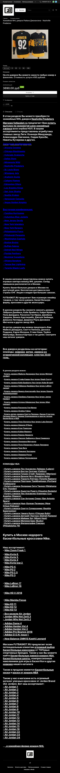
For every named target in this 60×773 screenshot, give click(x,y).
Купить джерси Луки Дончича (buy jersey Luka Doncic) (28, 422)
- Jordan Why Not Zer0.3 (17, 616)
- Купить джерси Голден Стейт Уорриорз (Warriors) (29, 474)
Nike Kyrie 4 (11, 560)
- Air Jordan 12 (11, 717)
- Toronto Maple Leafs (14, 268)
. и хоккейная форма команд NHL (24, 746)
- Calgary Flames (11, 180)
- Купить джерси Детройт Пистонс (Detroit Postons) (30, 516)
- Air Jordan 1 (10, 686)
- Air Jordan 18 (11, 729)
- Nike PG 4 (9, 566)
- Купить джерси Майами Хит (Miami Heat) (25, 518)
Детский (6, 68)
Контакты (10, 767)
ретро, (30, 351)
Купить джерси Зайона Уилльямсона (20, 458)
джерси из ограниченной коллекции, (25, 353)
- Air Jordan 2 (10, 689)
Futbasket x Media (29, 769)
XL (23, 68)
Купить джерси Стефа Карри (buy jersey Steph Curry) (28, 379)
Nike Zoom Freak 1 (15, 550)
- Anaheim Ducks (11, 177)
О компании (17, 2)
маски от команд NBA (25, 672)
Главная (5, 18)
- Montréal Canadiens (14, 257)
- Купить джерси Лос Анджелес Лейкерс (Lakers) (28, 469)
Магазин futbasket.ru (15, 122)
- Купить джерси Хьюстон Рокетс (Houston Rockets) (30, 491)
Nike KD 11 (10, 604)
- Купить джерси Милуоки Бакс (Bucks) (23, 521)
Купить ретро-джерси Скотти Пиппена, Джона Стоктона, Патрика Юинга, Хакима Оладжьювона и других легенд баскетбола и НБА (29, 416)
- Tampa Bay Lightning (14, 264)
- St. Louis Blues (11, 169)
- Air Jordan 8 (10, 706)
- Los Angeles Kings (13, 188)
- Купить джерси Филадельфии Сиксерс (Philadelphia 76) (24, 524)
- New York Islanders (13, 224)
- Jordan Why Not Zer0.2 (17, 619)
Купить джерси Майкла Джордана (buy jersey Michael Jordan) (27, 375)
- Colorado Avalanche (13, 155)
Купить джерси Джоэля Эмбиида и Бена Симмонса (27, 438)
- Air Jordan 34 (11, 737)
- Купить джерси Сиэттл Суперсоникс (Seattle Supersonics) (27, 509)
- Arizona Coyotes (12, 147)
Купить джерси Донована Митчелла (20, 441)
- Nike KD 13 (10, 609)
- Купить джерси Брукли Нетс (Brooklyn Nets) (26, 476)
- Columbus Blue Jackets (15, 217)
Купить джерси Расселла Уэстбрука (20, 408)
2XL (28, 68)
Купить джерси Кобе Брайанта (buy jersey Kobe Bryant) (28, 383)
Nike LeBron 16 (13, 586)
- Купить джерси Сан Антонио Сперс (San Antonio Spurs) (29, 499)
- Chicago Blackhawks (14, 151)
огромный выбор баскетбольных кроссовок (29, 648)
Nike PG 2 (10, 569)
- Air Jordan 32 (11, 731)
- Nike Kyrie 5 (11, 557)
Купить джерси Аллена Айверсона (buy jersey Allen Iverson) (26, 403)
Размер (5, 65)
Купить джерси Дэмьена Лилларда (19, 451)
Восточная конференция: (18, 209)
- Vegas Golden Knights (15, 202)
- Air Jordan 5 (10, 698)
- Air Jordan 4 (11, 695)
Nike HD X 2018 (13, 592)
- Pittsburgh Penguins (14, 235)
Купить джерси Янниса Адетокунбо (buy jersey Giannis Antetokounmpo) (28, 392)
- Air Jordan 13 (11, 720)
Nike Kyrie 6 (12, 554)
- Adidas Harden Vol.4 (15, 626)
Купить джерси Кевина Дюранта (18, 435)
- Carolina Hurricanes (13, 213)
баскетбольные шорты (16, 658)
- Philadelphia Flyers (13, 231)
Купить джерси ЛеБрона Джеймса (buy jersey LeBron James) (27, 387)
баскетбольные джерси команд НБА (32, 655)
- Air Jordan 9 (10, 709)
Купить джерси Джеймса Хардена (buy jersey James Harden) (27, 398)
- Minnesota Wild (11, 162)
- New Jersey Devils (13, 220)
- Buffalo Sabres (11, 246)
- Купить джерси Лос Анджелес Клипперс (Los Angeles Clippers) (27, 494)
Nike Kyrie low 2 (14, 562)
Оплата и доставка (20, 767)
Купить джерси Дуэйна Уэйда (17, 411)
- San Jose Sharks (12, 191)
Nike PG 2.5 (11, 572)
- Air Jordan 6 (10, 700)
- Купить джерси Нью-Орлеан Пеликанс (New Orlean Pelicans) (26, 504)
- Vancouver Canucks (13, 199)
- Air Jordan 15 (11, 726)
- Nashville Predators (13, 166)
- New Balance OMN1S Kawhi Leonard (24, 638)
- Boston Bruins (10, 242)
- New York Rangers (13, 228)
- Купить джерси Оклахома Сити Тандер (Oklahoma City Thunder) (29, 487)
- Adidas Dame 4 (12, 623)
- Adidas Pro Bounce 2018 (17, 631)
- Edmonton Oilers (12, 184)
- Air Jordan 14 (11, 723)
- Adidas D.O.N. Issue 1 (16, 634)
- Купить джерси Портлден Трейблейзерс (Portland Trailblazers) (29, 482)
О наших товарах (46, 767)
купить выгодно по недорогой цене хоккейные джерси (29, 125)
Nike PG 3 (10, 575)
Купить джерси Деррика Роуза (18, 455)
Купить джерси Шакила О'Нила (18, 425)
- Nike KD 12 (10, 606)
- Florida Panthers (12, 253)
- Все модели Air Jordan (17, 613)
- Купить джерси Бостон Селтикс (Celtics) (25, 471)
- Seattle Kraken (11, 195)
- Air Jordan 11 (11, 715)
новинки (20, 351)
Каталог (21, 10)
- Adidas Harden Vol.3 (15, 629)
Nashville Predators (42, 119)
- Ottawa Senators (12, 260)
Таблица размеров (27, 2)
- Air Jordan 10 (11, 712)
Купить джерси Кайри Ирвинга (18, 432)
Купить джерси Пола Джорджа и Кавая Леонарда (26, 445)
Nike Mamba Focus (15, 600)
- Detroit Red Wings (13, 249)
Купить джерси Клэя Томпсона (18, 428)
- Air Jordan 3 (10, 692)
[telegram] (30, 763)
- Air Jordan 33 (11, 734)
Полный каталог (7, 2)
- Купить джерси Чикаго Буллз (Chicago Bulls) (26, 513)
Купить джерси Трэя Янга (15, 448)
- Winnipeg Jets (11, 173)
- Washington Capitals (14, 239)
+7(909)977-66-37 (46, 1)
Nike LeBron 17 (13, 583)
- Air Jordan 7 (10, 703)
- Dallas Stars (9, 158)
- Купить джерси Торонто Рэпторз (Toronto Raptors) (29, 479)
